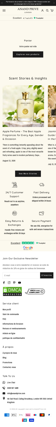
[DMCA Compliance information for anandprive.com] (35, 291)
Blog (4, 357)
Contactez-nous (9, 367)
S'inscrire (47, 275)
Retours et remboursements (14, 328)
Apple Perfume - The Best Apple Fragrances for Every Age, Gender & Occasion (23, 135)
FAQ (4, 318)
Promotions (7, 362)
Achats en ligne (9, 333)
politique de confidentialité (14, 338)
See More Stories (28, 173)
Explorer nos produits (28, 54)
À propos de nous (10, 352)
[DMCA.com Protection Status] (12, 291)
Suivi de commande (11, 314)
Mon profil (7, 309)
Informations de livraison (13, 323)
